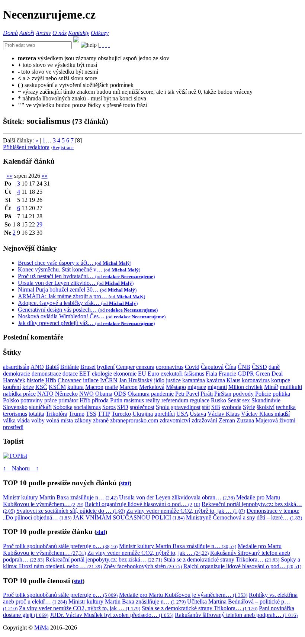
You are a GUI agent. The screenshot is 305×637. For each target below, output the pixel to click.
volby (38, 420)
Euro (153, 373)
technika (286, 407)
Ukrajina (142, 414)
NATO (45, 393)
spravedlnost (185, 407)
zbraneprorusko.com (134, 420)
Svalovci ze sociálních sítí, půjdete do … (70, 511)
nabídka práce (19, 393)
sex (246, 400)
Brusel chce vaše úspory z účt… (74, 263)
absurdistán (16, 367)
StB (215, 407)
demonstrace (46, 373)
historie (35, 380)
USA (182, 414)
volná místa (59, 420)
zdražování (204, 420)
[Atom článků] (103, 45)
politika (281, 393)
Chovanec (69, 380)
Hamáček (14, 380)
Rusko (218, 400)
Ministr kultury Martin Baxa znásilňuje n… (60, 497)
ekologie (102, 373)
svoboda (231, 407)
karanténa (193, 380)
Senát (234, 400)
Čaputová (212, 367)
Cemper (125, 367)
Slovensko (15, 407)
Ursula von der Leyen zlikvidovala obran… (177, 497)
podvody (243, 393)
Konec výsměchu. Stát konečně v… (79, 269)
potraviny (31, 400)
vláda (23, 420)
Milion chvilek (245, 387)
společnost (142, 407)
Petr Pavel (187, 393)
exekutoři (172, 373)
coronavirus (169, 367)
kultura (75, 387)
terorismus (15, 414)
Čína (230, 367)
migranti (217, 387)
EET (84, 373)
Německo (66, 393)
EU (142, 373)
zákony (83, 420)
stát (206, 407)
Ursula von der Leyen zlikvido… (76, 283)
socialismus (87, 407)
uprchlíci (164, 414)
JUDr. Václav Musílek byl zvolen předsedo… (111, 615)
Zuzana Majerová (257, 420)
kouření (12, 387)
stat (125, 483)
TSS (91, 414)
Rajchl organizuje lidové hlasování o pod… (142, 504)
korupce (280, 380)
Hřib (50, 380)
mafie (111, 387)
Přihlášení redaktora (26, 147)
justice (173, 380)
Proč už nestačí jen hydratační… (86, 276)
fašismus (194, 373)
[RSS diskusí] (106, 45)
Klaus (233, 380)
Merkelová (151, 387)
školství (265, 407)
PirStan (222, 393)
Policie (263, 393)
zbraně (101, 420)
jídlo (159, 380)
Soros (109, 407)
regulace (199, 400)
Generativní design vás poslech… (88, 309)
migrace (196, 387)
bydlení (106, 367)
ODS (120, 393)
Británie (69, 367)
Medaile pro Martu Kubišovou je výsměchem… (183, 595)
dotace (70, 373)
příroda (100, 400)
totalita (36, 414)
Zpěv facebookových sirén (142, 566)
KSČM (57, 387)
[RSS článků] (100, 45)
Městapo (176, 387)
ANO (37, 367)
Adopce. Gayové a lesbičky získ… (78, 303)
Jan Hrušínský (135, 380)
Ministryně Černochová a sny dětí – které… (244, 517)
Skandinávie (265, 400)
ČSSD (259, 367)
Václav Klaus (224, 414)
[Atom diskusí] (109, 45)
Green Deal (269, 373)
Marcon (128, 387)
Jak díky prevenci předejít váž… (86, 323)
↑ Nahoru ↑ (21, 468)
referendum (174, 400)
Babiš (52, 367)
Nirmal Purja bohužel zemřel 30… (77, 289)
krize (28, 387)
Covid (192, 367)
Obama (103, 393)
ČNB (244, 367)
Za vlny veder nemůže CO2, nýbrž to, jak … (185, 511)
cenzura (145, 367)
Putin (116, 400)
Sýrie (249, 407)
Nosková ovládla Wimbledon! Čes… (92, 316)
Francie (227, 373)
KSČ (41, 387)
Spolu (163, 407)
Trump (76, 414)
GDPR (246, 373)
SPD (122, 407)
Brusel (88, 367)
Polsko (11, 400)
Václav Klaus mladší (265, 414)
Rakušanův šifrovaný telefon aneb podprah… (236, 615)
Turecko (121, 414)
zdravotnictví (175, 420)
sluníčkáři (40, 407)
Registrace (63, 147)
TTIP (104, 414)
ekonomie (125, 373)
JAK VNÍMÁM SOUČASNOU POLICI (128, 517)
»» (45, 176)
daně (274, 367)
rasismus (134, 400)
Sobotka (63, 407)
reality (152, 400)
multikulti (291, 387)
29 (39, 224)
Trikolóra (56, 414)
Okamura (139, 393)
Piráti (206, 393)
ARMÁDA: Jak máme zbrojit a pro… (81, 296)
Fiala (211, 373)
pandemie (162, 393)
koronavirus (256, 380)
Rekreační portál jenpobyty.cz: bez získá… (104, 559)
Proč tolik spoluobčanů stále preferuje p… (60, 546)
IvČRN (109, 380)
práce (50, 400)
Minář (271, 387)
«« (10, 176)
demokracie (16, 373)
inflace (91, 380)
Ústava (198, 414)
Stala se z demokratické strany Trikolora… (221, 559)
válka (9, 420)
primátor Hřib (74, 400)
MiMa (41, 627)
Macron (94, 387)
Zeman (227, 420)
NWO (86, 393)
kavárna (215, 380)
